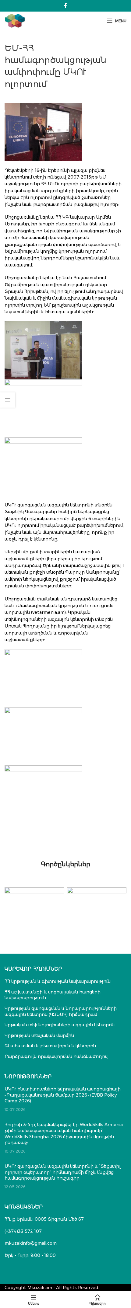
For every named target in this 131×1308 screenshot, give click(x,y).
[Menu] (34, 1299)
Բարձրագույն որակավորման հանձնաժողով (56, 1056)
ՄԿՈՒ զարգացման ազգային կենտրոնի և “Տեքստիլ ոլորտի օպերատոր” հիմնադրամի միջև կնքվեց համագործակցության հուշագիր (63, 1172)
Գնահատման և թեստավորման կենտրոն (50, 1046)
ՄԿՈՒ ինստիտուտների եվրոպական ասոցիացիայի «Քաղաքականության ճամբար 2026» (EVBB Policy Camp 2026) (63, 1095)
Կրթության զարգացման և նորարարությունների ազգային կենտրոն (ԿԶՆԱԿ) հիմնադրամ (61, 1011)
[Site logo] (15, 20)
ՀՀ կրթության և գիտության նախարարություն (58, 981)
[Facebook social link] (65, 5)
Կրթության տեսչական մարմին (39, 1035)
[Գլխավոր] (97, 1299)
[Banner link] (34, 902)
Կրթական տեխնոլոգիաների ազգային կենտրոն (60, 1025)
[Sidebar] (7, 400)
